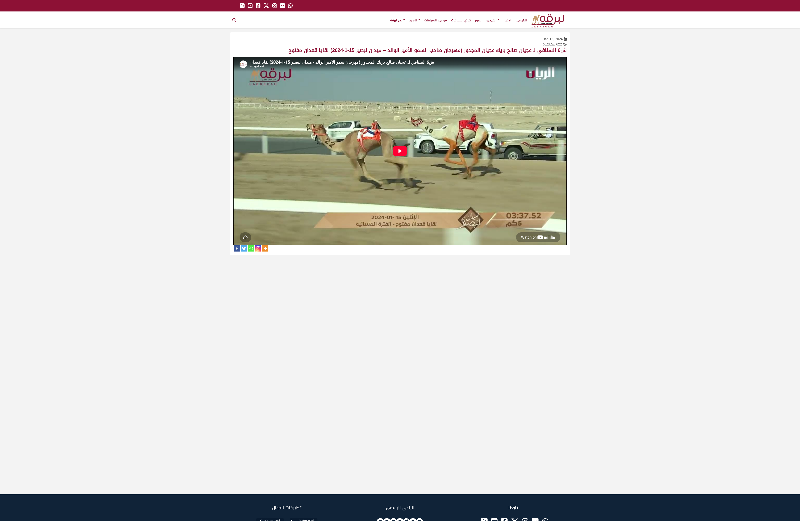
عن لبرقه (396, 20)
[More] (265, 248)
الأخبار (507, 20)
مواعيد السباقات (435, 20)
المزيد (413, 20)
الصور (478, 20)
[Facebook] (237, 248)
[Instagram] (258, 248)
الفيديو (491, 20)
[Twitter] (244, 248)
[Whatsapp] (251, 248)
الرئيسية (521, 20)
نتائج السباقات (461, 20)
